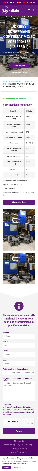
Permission (7, 404)
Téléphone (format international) (15, 369)
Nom (5, 342)
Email (5, 360)
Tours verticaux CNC (22, 18)
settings (23, 464)
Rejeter (16, 467)
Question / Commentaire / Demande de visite (17, 379)
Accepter (6, 467)
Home (5, 82)
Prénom (6, 332)
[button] (29, 10)
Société (5, 351)
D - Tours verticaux (15, 17)
